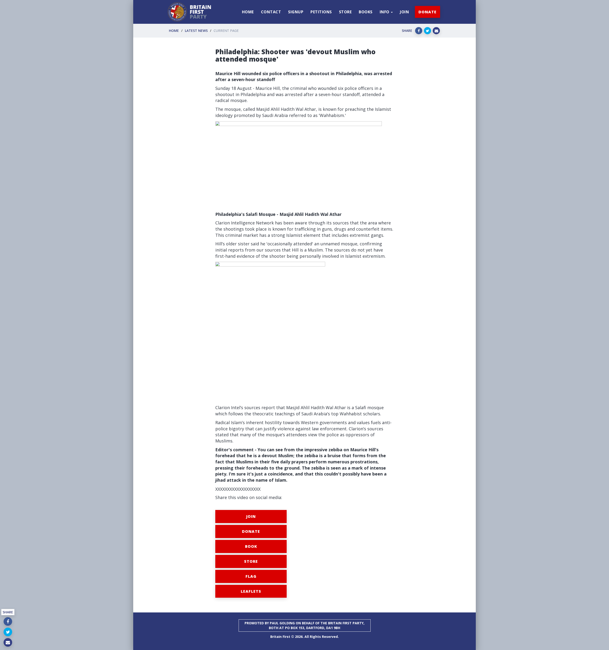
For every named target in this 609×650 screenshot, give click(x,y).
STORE (345, 12)
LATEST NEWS (196, 30)
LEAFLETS (251, 591)
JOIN (404, 12)
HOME (248, 12)
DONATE (427, 12)
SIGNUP (295, 12)
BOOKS (366, 12)
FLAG (251, 576)
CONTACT (271, 12)
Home (174, 30)
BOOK (251, 546)
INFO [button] (385, 12)
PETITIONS (321, 12)
